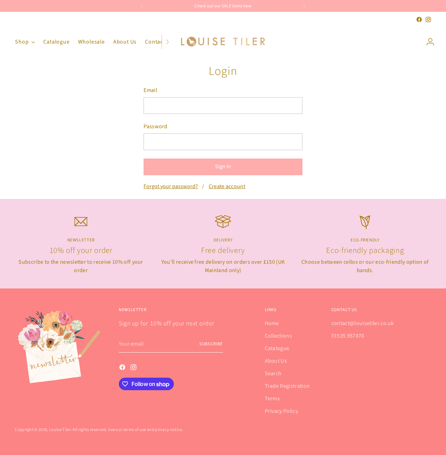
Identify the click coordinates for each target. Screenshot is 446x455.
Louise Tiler (60, 429)
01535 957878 (347, 336)
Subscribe (211, 344)
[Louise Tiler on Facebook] (419, 19)
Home (272, 323)
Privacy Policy (281, 411)
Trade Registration (287, 386)
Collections (278, 336)
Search (273, 373)
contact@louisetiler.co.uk (362, 323)
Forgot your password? (171, 186)
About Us (276, 361)
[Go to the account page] (428, 42)
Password (156, 126)
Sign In (223, 166)
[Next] (304, 6)
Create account (227, 186)
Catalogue (277, 348)
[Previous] (141, 6)
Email (150, 90)
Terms (272, 398)
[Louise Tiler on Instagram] (428, 19)
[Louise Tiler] (223, 41)
